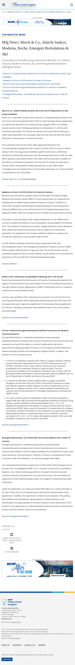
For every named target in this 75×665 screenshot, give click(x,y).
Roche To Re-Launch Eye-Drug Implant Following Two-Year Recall (31, 84)
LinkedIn (41, 645)
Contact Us (29, 645)
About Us (5, 645)
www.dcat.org (6, 619)
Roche (11, 317)
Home (4, 12)
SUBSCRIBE (7, 659)
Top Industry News (14, 34)
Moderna (13, 263)
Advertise (17, 645)
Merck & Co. (14, 179)
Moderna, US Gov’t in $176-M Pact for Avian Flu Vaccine (27, 80)
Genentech (24, 317)
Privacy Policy (16, 622)
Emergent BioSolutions (19, 425)
